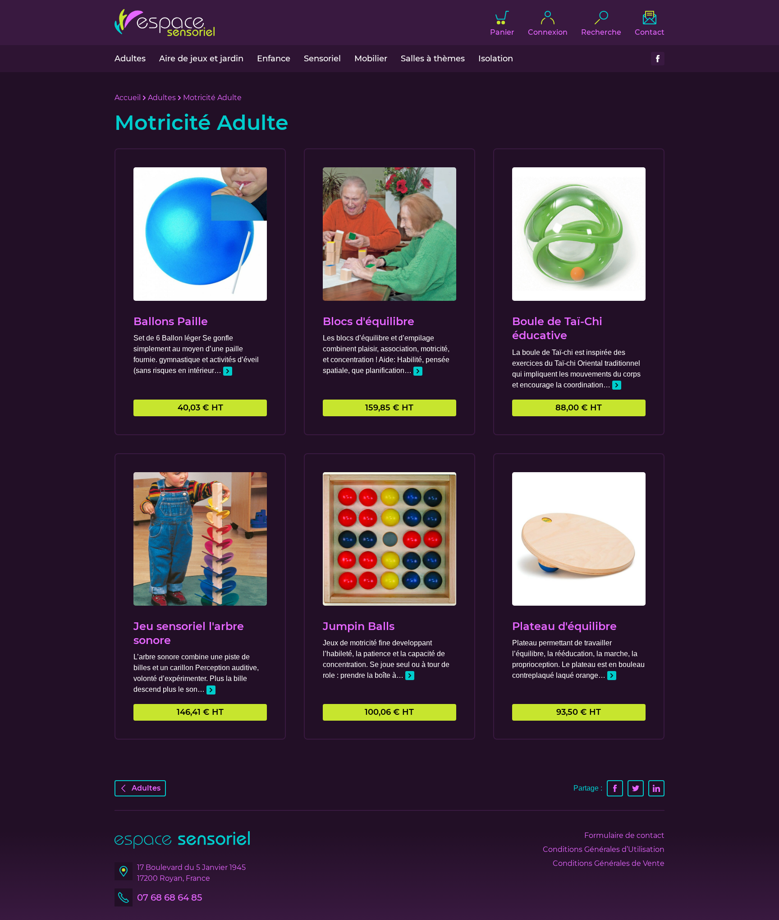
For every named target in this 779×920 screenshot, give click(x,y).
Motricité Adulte (212, 97)
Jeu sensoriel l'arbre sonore (188, 633)
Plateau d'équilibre (564, 626)
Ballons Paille (170, 321)
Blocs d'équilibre (368, 321)
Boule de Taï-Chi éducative (557, 328)
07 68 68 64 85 (169, 897)
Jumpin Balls (358, 626)
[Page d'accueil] (165, 22)
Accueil (128, 97)
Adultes (162, 97)
